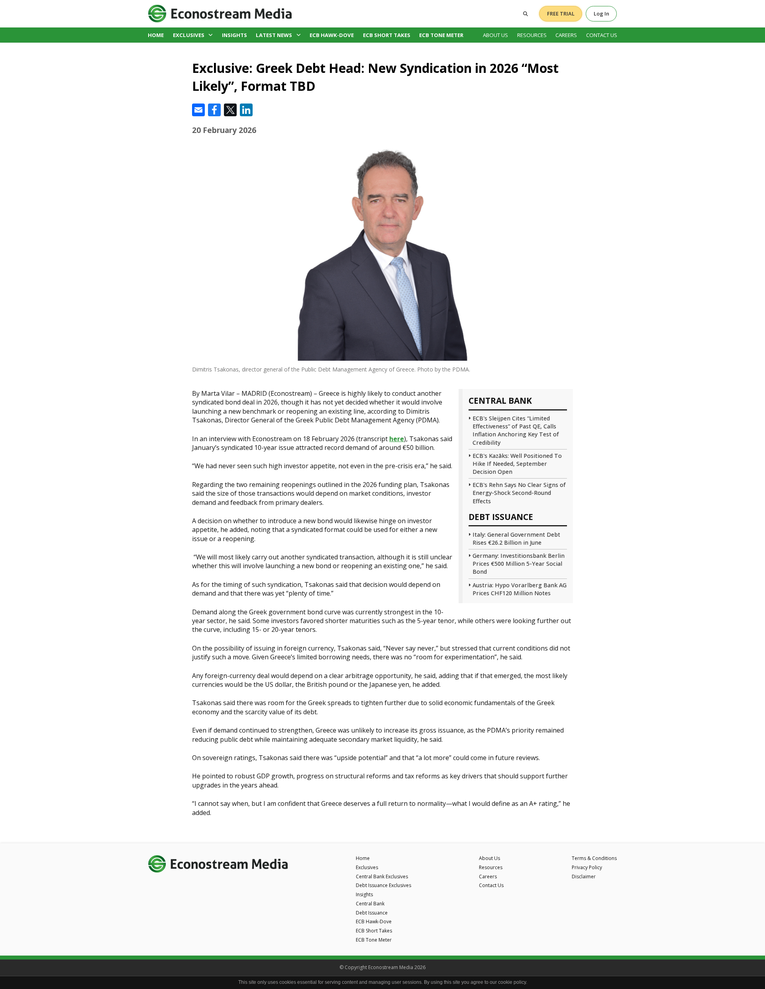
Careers (566, 35)
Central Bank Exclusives (382, 876)
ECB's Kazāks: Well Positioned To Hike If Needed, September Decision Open (517, 463)
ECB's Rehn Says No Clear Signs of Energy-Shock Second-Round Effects (519, 492)
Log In (601, 13)
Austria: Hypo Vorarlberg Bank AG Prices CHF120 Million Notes (520, 589)
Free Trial (561, 13)
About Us (495, 35)
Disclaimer (584, 876)
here (396, 438)
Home (156, 35)
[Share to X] (230, 110)
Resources (532, 35)
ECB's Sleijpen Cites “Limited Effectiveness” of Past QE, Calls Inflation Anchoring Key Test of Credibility (516, 430)
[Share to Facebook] (214, 110)
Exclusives (188, 35)
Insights (234, 35)
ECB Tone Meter (441, 35)
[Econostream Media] (220, 13)
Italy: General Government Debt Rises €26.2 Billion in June (516, 538)
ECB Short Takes (386, 35)
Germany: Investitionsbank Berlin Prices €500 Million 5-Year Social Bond (519, 563)
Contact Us (601, 35)
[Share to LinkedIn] (246, 110)
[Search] (525, 14)
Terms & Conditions (594, 858)
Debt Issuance (372, 912)
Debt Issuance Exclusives (383, 885)
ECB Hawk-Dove (332, 35)
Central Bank (370, 903)
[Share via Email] (198, 110)
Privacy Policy (587, 867)
